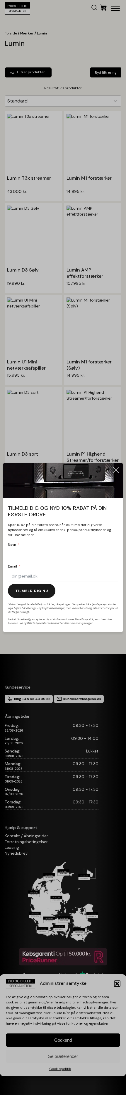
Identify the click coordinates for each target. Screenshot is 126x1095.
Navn (12, 544)
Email (12, 566)
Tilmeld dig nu (31, 590)
